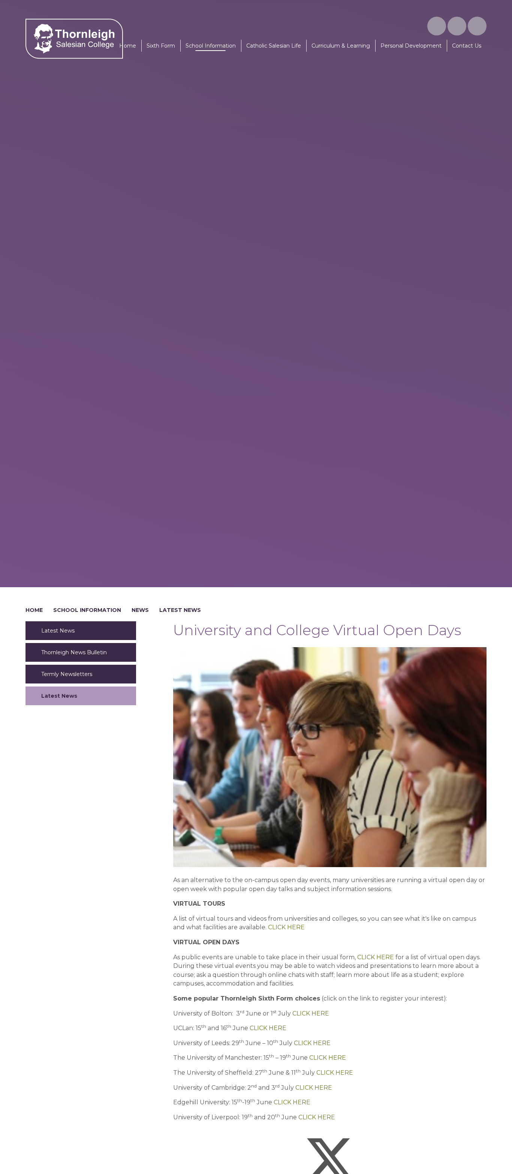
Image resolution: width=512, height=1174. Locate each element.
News (140, 610)
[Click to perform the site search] (477, 26)
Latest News (180, 610)
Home (34, 610)
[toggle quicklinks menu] (457, 26)
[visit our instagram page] (436, 26)
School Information (87, 610)
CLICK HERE (286, 927)
